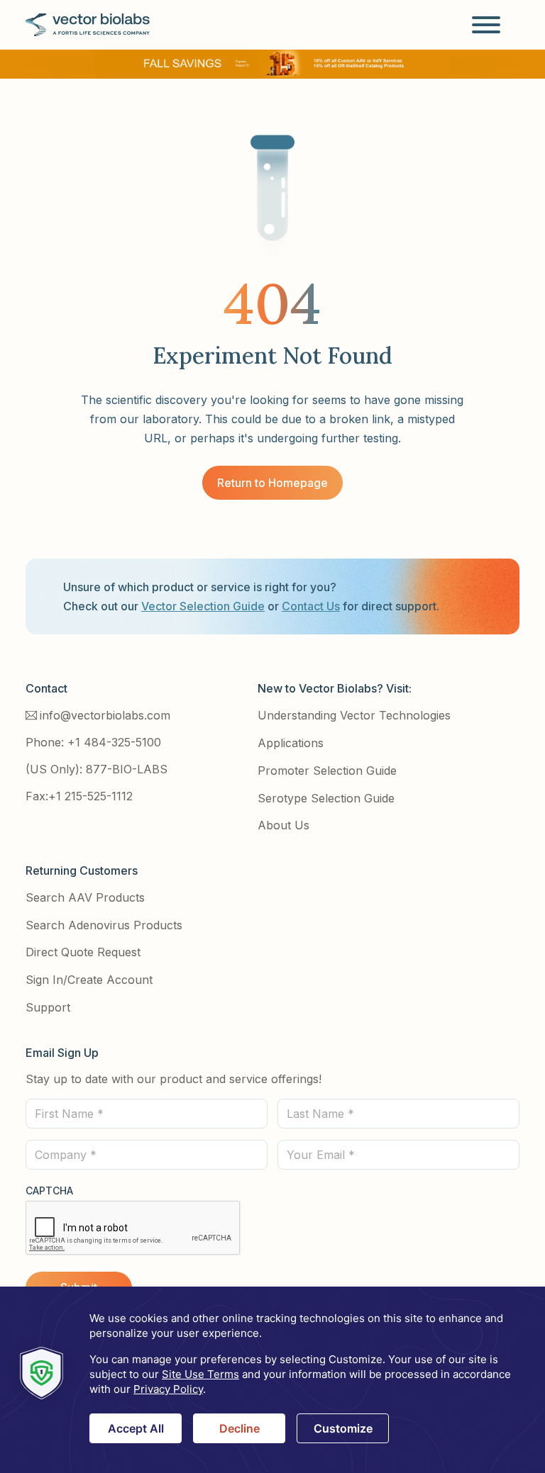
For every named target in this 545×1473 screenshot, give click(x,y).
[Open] (486, 24)
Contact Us (311, 606)
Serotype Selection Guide (326, 798)
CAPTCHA (49, 1190)
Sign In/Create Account (89, 980)
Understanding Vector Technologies (354, 715)
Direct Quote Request (83, 952)
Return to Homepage (272, 483)
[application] (272, 1380)
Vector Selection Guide (203, 606)
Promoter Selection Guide (327, 770)
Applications (291, 743)
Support (48, 1007)
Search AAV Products (85, 897)
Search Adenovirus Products (104, 925)
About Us (283, 825)
